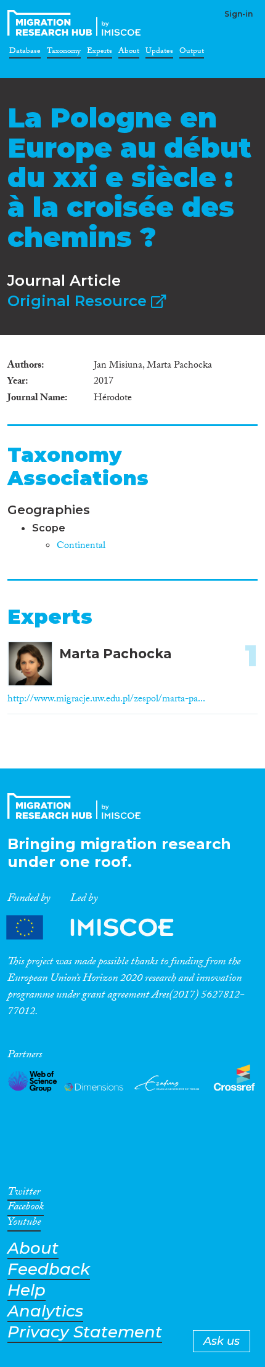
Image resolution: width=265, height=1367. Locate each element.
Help (26, 1290)
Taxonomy (64, 52)
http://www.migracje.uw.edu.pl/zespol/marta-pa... (106, 700)
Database (25, 52)
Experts (99, 52)
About (128, 52)
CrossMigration (76, 23)
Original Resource (79, 301)
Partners (100, 928)
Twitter (23, 1194)
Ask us (221, 1341)
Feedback (48, 1269)
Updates (159, 52)
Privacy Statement (84, 1332)
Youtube (24, 1224)
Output (191, 52)
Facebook (25, 1208)
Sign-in (238, 13)
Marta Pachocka (115, 653)
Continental (81, 546)
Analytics (45, 1311)
